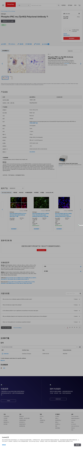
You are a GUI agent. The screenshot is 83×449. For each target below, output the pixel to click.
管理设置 (4, 444)
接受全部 (77, 444)
